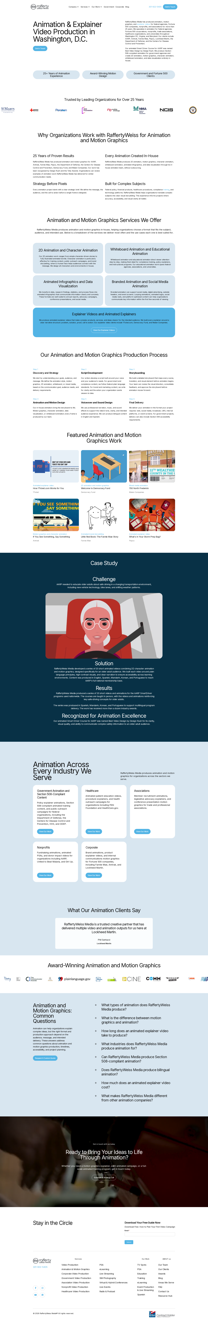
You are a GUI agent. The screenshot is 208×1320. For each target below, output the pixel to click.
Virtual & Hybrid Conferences (113, 1282)
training (166, 190)
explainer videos (143, 24)
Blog (127, 7)
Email (130, 1230)
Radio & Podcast (107, 1291)
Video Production (70, 1265)
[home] (40, 7)
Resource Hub (165, 1296)
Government (109, 7)
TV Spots (141, 1265)
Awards (161, 1273)
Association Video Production (75, 1282)
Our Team (163, 1265)
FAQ (160, 1287)
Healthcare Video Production (75, 1291)
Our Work (96, 7)
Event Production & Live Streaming (145, 1288)
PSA (101, 1265)
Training (141, 1278)
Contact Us (163, 1291)
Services (84, 7)
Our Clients (163, 1269)
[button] (74, 6)
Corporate (119, 7)
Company (73, 7)
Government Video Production (76, 1278)
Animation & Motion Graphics (75, 1269)
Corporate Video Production (75, 1273)
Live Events (104, 1287)
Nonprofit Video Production (75, 1287)
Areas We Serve (166, 1282)
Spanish (141, 1294)
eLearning (104, 1269)
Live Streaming (106, 1273)
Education (142, 1273)
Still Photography (107, 1278)
